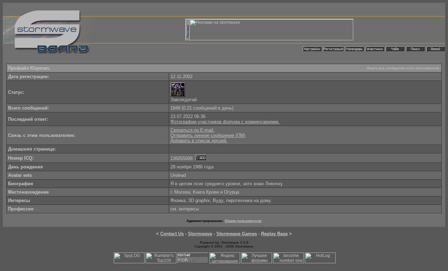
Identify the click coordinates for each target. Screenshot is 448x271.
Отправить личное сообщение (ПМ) (207, 135)
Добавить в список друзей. (198, 140)
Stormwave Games (236, 233)
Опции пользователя (243, 221)
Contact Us (172, 233)
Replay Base (274, 233)
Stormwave (200, 233)
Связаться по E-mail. (192, 130)
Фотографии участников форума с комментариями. (225, 121)
